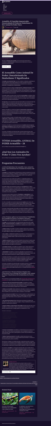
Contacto (5, 10)
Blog (4, 8)
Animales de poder (11, 411)
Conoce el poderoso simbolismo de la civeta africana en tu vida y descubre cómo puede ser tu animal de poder (9, 326)
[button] (7, 13)
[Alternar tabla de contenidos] (9, 66)
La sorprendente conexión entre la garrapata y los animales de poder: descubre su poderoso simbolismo (9, 321)
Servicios (4, 7)
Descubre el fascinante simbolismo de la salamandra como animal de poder (9, 313)
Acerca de (5, 6)
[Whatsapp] (4, 371)
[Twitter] (8, 371)
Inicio (4, 4)
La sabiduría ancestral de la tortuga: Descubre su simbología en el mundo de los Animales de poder (9, 317)
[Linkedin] (7, 371)
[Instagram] (5, 371)
